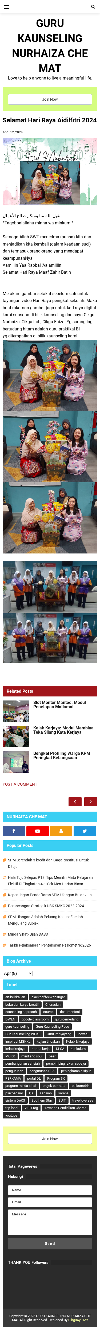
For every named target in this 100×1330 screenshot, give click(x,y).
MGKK (10, 1056)
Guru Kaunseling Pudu (52, 1026)
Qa (31, 1093)
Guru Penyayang (59, 1034)
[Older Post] (90, 801)
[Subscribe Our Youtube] (37, 831)
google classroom (35, 1019)
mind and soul (31, 1056)
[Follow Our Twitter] (85, 831)
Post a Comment (20, 784)
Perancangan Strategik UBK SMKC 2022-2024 (46, 906)
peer (52, 1056)
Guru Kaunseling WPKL (22, 1034)
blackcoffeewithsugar (48, 997)
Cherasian (53, 1005)
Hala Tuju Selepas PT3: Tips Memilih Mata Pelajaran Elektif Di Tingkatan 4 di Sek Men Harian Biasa (50, 880)
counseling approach (21, 1012)
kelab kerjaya (15, 1049)
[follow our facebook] (14, 831)
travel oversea (82, 1100)
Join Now (50, 99)
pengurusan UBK (42, 1071)
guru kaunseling (17, 1026)
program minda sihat (20, 1086)
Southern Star (41, 1100)
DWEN (10, 1019)
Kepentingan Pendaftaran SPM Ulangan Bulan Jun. (50, 895)
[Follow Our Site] (61, 831)
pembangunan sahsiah (22, 1063)
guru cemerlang (66, 1019)
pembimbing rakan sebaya (66, 1063)
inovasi (83, 1034)
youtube (11, 1115)
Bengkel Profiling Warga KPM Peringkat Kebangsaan (61, 755)
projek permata (54, 1086)
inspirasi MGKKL (17, 1041)
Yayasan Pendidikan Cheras (65, 1108)
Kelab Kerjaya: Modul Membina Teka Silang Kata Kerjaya (63, 730)
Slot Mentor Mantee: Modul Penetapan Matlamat (59, 704)
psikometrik (81, 1086)
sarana (63, 1093)
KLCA (60, 1049)
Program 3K (56, 1078)
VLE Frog (31, 1108)
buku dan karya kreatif (22, 1005)
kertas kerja (41, 1049)
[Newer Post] (75, 801)
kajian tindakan (48, 1041)
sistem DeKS (15, 1100)
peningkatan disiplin (76, 1071)
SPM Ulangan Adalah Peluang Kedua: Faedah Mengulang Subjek (45, 920)
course (48, 1012)
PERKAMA (13, 1078)
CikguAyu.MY (78, 1320)
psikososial (14, 1093)
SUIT (62, 1100)
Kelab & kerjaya (77, 1041)
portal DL (34, 1078)
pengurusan (14, 1071)
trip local (11, 1108)
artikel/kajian (15, 997)
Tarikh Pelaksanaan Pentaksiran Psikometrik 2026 (49, 945)
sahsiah (46, 1093)
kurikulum (78, 1049)
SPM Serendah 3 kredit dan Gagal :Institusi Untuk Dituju (48, 863)
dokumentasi (70, 1012)
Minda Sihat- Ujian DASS (28, 934)
